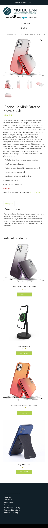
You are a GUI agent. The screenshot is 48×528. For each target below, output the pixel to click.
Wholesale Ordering (11, 513)
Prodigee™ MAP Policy (12, 507)
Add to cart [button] (24, 353)
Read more (24, 294)
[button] (41, 40)
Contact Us (8, 500)
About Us (7, 497)
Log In (17, 2)
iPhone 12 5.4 (16, 35)
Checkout (24, 2)
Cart (30, 2)
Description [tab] (9, 203)
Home (9, 35)
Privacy (6, 505)
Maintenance (8, 502)
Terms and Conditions (12, 510)
